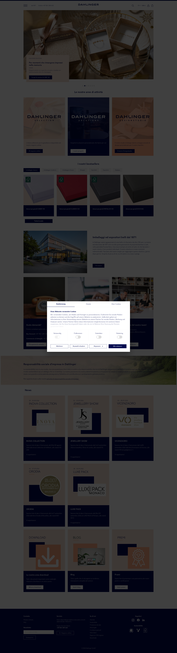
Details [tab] (88, 304)
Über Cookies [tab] (116, 304)
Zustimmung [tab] (60, 304)
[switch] (78, 337)
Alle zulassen (117, 346)
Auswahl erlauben (79, 346)
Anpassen (97, 346)
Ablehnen (59, 346)
